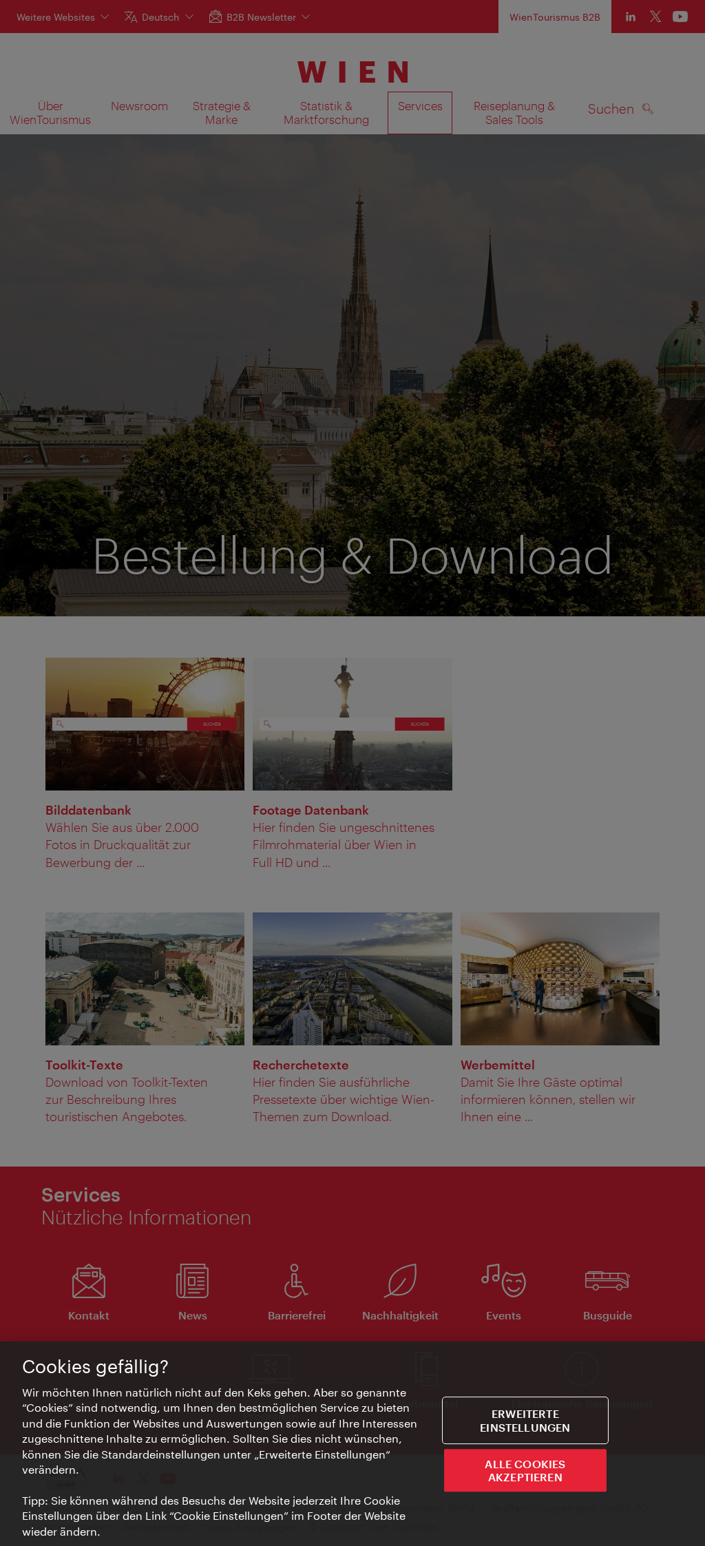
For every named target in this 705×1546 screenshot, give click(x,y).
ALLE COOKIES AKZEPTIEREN (525, 1470)
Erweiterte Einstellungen (525, 1421)
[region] (352, 1443)
